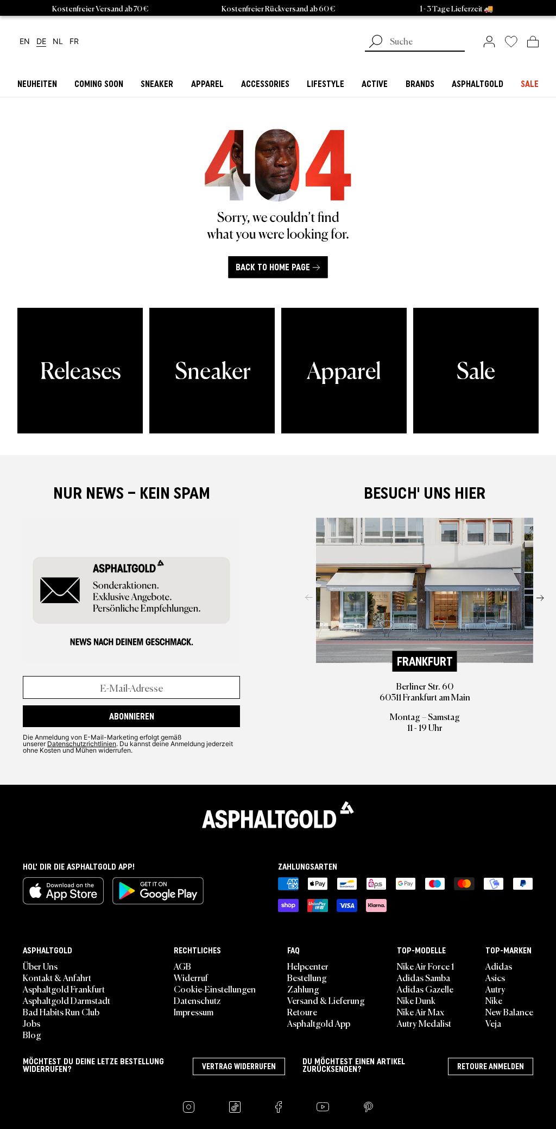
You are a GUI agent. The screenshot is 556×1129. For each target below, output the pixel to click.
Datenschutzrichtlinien (81, 743)
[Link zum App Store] (63, 890)
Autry (495, 989)
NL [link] (58, 42)
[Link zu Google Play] (158, 890)
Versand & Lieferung (326, 1000)
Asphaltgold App (318, 1023)
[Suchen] (376, 42)
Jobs (31, 1023)
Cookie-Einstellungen (215, 989)
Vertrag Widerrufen (239, 1066)
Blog (32, 1034)
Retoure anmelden (490, 1066)
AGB (182, 966)
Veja (493, 1023)
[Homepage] (278, 814)
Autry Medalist (424, 1023)
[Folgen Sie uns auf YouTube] (323, 1107)
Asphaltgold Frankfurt (64, 989)
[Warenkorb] (533, 41)
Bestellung (307, 977)
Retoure (302, 1012)
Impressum (193, 1012)
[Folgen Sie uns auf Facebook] (278, 1107)
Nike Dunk (416, 1000)
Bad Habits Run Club (61, 1012)
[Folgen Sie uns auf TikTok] (235, 1107)
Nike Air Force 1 (425, 966)
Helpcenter (307, 966)
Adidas (498, 966)
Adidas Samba (423, 977)
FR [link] (74, 42)
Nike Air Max (420, 1012)
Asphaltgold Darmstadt (66, 1000)
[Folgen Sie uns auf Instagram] (188, 1107)
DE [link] (41, 42)
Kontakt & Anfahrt (57, 977)
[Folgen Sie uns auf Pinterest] (368, 1107)
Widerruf (191, 977)
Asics (495, 977)
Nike (493, 1000)
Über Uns (40, 966)
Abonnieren (131, 716)
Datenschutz (197, 1000)
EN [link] (25, 42)
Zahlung (303, 989)
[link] (489, 41)
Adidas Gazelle (425, 989)
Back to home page (273, 267)
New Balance (509, 1012)
